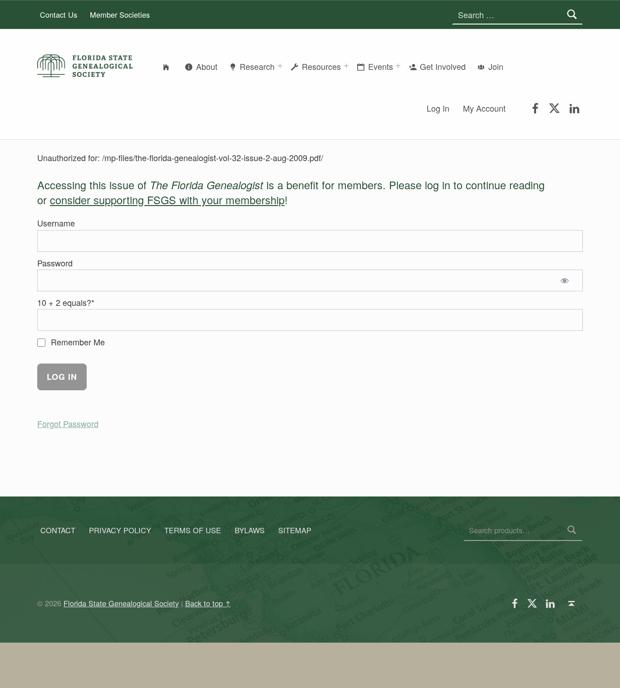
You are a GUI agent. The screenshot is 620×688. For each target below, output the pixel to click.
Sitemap (294, 530)
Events (380, 66)
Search (572, 530)
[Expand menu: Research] (280, 66)
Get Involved (443, 66)
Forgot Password (67, 423)
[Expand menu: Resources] (346, 66)
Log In (438, 108)
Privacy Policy (120, 530)
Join (495, 66)
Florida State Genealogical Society (121, 603)
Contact (57, 530)
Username (56, 223)
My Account (484, 108)
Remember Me (77, 342)
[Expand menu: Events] (398, 66)
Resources (321, 66)
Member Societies (120, 14)
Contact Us (58, 14)
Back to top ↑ (208, 603)
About (206, 66)
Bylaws (250, 530)
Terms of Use (192, 530)
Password (55, 263)
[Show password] (567, 280)
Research (257, 66)
